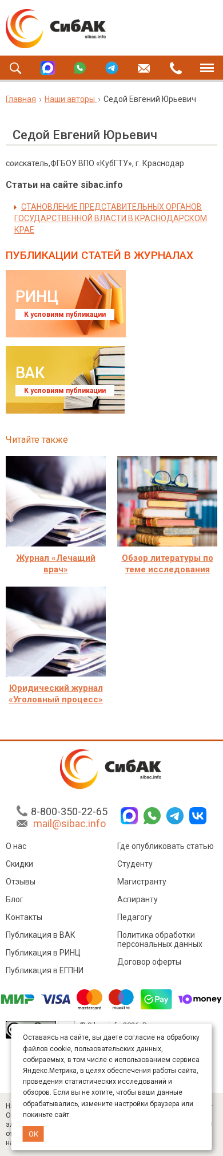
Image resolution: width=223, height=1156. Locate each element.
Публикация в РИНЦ (43, 952)
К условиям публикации (65, 314)
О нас (16, 846)
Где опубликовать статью (165, 846)
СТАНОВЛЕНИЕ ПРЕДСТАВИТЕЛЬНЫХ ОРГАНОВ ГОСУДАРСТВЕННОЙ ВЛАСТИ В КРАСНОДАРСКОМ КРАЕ (110, 218)
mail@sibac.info (69, 823)
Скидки (19, 863)
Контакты (24, 917)
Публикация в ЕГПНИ (44, 970)
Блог (14, 899)
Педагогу (134, 917)
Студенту (135, 863)
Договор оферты (149, 961)
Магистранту (141, 881)
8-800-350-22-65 (69, 811)
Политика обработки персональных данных (159, 939)
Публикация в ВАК (40, 934)
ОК (33, 1134)
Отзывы (20, 881)
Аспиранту (137, 899)
